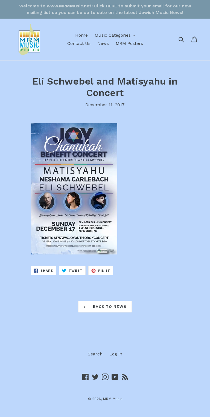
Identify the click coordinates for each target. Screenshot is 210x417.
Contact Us (79, 43)
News (103, 43)
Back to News (109, 306)
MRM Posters (129, 43)
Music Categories (116, 35)
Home (81, 35)
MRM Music (112, 399)
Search (95, 354)
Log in (115, 354)
